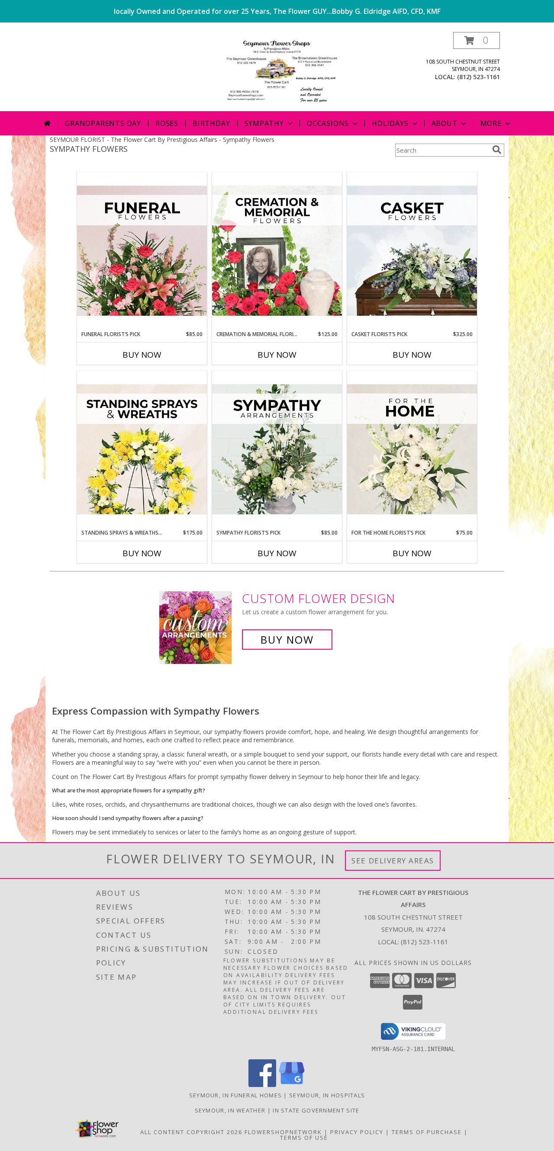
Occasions (328, 123)
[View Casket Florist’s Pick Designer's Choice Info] (412, 251)
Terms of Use (304, 1137)
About (444, 123)
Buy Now (141, 354)
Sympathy (264, 123)
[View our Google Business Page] (292, 1084)
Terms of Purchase (427, 1132)
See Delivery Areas (392, 861)
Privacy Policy (356, 1132)
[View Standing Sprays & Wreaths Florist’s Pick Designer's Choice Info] (142, 450)
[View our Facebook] (262, 1084)
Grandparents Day (103, 123)
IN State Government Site (316, 1110)
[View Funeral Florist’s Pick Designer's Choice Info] (142, 251)
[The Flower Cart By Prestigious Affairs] (277, 71)
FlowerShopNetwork (283, 1132)
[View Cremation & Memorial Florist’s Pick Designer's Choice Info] (277, 251)
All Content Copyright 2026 (191, 1132)
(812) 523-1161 (478, 77)
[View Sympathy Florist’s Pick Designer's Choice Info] (277, 450)
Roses (166, 123)
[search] (497, 149)
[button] (476, 40)
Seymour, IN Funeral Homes (235, 1095)
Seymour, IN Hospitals (327, 1095)
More (491, 123)
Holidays (390, 123)
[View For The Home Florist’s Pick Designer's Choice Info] (412, 450)
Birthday (211, 123)
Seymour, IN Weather (230, 1110)
